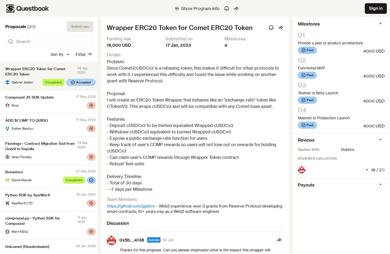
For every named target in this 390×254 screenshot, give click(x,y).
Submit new (80, 26)
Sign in (376, 8)
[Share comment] (279, 240)
